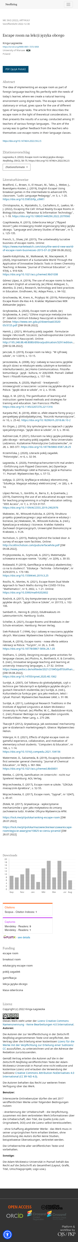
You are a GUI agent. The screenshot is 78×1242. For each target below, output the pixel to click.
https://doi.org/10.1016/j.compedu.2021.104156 (31, 751)
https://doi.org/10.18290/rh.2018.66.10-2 (46, 420)
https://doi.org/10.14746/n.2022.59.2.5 (22, 141)
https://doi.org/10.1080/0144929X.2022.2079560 (41, 216)
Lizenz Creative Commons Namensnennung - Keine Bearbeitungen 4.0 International (38, 1022)
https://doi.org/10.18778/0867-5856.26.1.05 (29, 648)
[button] (7, 1234)
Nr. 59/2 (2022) (10, 20)
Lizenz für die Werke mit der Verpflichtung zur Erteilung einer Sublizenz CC (38, 1045)
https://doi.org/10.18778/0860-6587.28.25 (46, 447)
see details (24, 937)
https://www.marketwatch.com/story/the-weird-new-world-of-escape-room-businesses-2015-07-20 (38, 248)
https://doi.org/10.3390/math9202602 (25, 592)
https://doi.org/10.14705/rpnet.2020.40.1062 (29, 676)
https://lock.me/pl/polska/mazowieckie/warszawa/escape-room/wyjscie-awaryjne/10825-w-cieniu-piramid (37, 828)
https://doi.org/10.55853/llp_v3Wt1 (24, 199)
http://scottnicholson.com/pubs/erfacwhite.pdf (31, 545)
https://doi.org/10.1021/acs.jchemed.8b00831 (30, 768)
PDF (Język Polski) (15, 69)
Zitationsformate (15, 167)
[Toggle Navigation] (68, 4)
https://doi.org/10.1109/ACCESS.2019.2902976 (30, 507)
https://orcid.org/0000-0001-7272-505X (21, 46)
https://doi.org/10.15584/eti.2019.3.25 (25, 575)
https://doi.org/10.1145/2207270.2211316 (28, 406)
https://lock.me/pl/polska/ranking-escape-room (31, 817)
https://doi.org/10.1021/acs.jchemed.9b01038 (30, 274)
